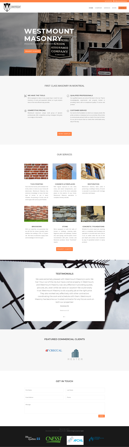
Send (102, 416)
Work (114, 8)
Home (91, 8)
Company (98, 8)
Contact (122, 8)
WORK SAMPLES (64, 134)
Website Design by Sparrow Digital (75, 431)
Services (107, 8)
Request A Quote (32, 51)
